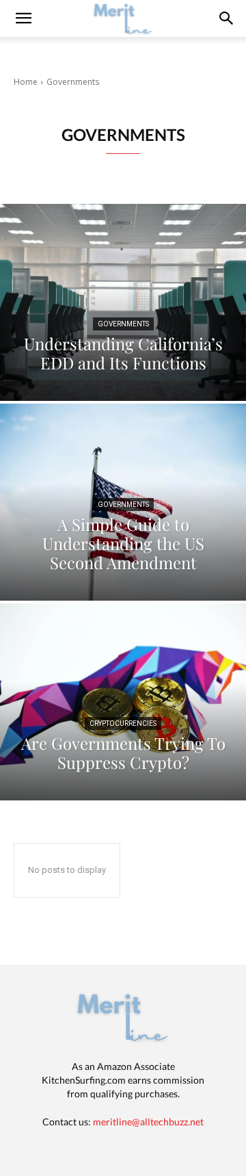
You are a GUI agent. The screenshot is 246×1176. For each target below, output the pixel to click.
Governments (123, 324)
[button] (227, 18)
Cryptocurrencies (123, 723)
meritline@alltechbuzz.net (148, 1121)
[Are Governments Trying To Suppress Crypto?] (123, 701)
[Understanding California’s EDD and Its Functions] (123, 302)
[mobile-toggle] (23, 18)
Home (26, 82)
